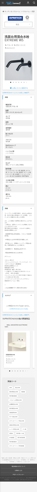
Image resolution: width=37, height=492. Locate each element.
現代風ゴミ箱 (20, 433)
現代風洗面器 (13, 396)
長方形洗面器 (21, 437)
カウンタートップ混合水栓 (16, 421)
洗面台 (11, 433)
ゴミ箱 (24, 429)
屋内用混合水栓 (13, 392)
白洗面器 (11, 437)
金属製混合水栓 (13, 404)
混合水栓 (17, 387)
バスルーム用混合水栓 (15, 400)
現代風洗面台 (13, 442)
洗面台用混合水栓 (14, 425)
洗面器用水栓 (13, 412)
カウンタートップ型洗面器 (16, 446)
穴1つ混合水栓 (13, 417)
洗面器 (23, 392)
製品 (17, 24)
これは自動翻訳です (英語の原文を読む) (16, 288)
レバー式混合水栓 (14, 429)
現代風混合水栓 (13, 408)
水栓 (10, 387)
